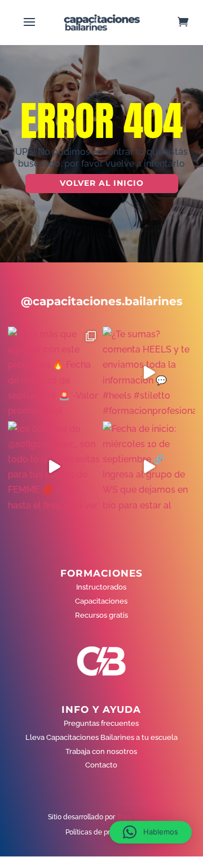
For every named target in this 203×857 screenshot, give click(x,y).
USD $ (177, 181)
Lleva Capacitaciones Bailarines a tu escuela (101, 737)
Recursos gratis (101, 615)
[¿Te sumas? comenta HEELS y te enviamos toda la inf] (149, 373)
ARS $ (177, 204)
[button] (150, 832)
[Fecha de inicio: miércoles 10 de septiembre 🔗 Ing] (149, 467)
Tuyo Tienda (136, 817)
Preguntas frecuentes (101, 723)
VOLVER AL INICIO (102, 183)
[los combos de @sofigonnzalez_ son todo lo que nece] (54, 467)
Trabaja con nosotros (101, 751)
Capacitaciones (101, 601)
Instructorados (101, 587)
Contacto (101, 765)
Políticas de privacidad (101, 832)
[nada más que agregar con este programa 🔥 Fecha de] (54, 373)
